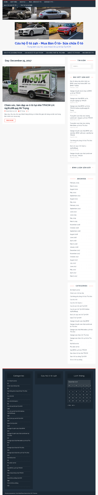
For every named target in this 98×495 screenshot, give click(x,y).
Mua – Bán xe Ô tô (35, 2)
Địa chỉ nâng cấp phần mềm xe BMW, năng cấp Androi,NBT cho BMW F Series (80, 83)
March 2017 (73, 276)
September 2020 (75, 208)
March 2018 (73, 244)
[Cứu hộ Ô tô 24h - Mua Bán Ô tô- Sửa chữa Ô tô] (36, 18)
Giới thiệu (13, 2)
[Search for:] (81, 66)
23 (87, 397)
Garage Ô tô (48, 2)
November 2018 (75, 224)
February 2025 (74, 183)
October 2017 (74, 257)
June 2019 (73, 215)
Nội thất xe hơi (74, 343)
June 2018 (73, 237)
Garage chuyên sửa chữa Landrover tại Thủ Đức (81, 325)
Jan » (73, 405)
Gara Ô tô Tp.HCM (74, 52)
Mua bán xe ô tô (88, 52)
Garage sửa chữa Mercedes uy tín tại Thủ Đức (81, 331)
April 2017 (73, 273)
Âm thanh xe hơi (75, 290)
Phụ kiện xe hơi (74, 347)
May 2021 (73, 202)
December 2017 (75, 250)
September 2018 (75, 231)
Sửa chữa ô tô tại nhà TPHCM (79, 353)
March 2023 (73, 186)
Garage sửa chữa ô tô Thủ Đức (79, 335)
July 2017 (73, 263)
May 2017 (73, 269)
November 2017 (75, 253)
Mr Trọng (22, 111)
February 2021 (74, 205)
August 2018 (74, 234)
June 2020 (73, 212)
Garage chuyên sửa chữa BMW (79, 321)
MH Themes (34, 493)
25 (69, 401)
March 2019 (73, 221)
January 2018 (74, 247)
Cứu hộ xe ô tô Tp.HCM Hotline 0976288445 (79, 310)
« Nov (69, 405)
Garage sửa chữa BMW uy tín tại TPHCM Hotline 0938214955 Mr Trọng (80, 108)
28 (80, 401)
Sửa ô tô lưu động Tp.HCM (13, 52)
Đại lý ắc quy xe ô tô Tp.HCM (79, 314)
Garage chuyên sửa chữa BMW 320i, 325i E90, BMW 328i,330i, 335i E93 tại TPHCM (81, 133)
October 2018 (74, 228)
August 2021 (74, 199)
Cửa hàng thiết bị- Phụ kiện (55, 52)
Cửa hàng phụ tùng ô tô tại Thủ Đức (81, 140)
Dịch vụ (22, 2)
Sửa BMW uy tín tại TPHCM (78, 350)
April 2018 (73, 240)
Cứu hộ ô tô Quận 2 (76, 303)
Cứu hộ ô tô (73, 299)
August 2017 (74, 260)
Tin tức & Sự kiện (26, 5)
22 (83, 397)
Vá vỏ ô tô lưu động (76, 359)
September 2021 (75, 195)
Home (6, 2)
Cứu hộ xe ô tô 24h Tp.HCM (34, 52)
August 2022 (74, 189)
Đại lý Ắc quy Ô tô (10, 5)
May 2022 (73, 192)
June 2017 (73, 266)
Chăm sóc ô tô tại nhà (77, 293)
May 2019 (73, 218)
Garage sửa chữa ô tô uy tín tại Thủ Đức (81, 339)
